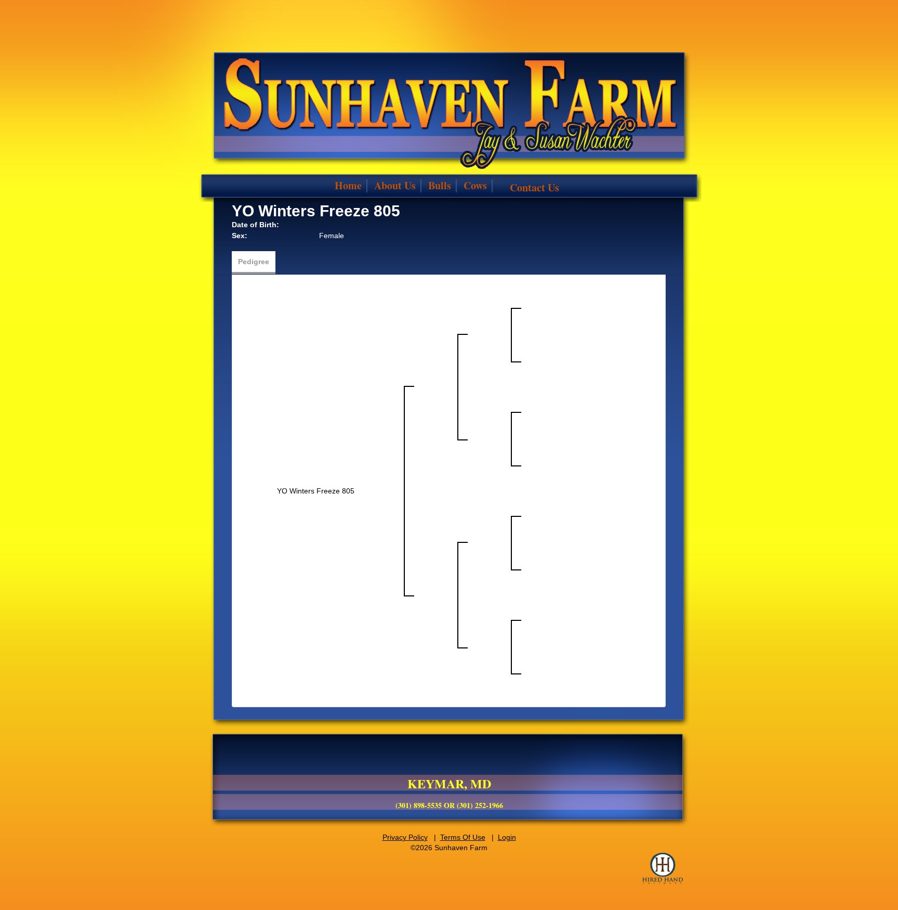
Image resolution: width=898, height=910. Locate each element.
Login (507, 837)
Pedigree (253, 261)
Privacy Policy (405, 837)
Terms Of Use (462, 837)
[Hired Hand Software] (662, 868)
